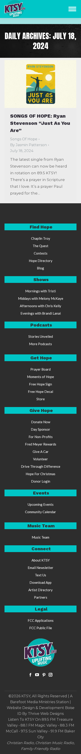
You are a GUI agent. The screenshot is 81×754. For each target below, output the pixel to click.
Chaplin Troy (40, 238)
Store (40, 399)
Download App (40, 582)
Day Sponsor (40, 429)
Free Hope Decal (40, 391)
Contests (40, 253)
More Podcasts (40, 344)
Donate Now (40, 422)
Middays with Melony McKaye (40, 298)
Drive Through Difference (40, 466)
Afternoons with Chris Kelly (40, 306)
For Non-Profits (41, 437)
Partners (40, 597)
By (28, 145)
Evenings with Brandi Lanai (40, 313)
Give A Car (41, 452)
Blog (40, 268)
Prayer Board (40, 369)
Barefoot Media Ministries (32, 702)
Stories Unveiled (40, 336)
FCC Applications (41, 620)
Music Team (40, 537)
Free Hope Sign (40, 384)
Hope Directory (40, 261)
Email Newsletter (40, 568)
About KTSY (41, 560)
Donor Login (40, 481)
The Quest (40, 246)
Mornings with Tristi (40, 291)
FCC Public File (40, 628)
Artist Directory (40, 590)
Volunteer (40, 459)
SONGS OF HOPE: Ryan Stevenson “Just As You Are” (40, 123)
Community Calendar (40, 512)
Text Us (40, 575)
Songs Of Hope (23, 139)
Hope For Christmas (40, 474)
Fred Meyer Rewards (40, 444)
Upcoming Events (41, 504)
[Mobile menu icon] (72, 9)
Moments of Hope (40, 377)
